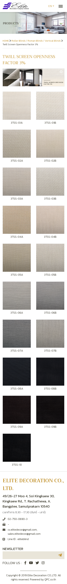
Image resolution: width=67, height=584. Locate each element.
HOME (6, 41)
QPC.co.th (50, 579)
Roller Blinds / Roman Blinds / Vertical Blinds (36, 41)
